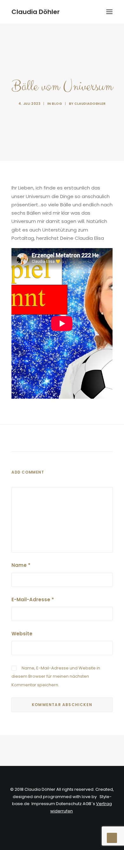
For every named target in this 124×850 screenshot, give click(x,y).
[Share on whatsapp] (70, 439)
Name (21, 565)
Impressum (43, 804)
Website (21, 633)
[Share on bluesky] (78, 439)
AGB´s (89, 804)
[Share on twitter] (37, 439)
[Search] (80, 12)
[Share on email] (95, 439)
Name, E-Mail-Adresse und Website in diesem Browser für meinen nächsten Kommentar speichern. (55, 676)
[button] (109, 12)
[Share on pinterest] (54, 439)
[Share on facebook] (29, 439)
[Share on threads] (45, 439)
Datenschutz (69, 804)
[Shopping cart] (91, 12)
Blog (57, 103)
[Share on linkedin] (62, 439)
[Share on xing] (87, 439)
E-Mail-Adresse (32, 599)
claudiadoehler (90, 103)
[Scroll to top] (112, 837)
